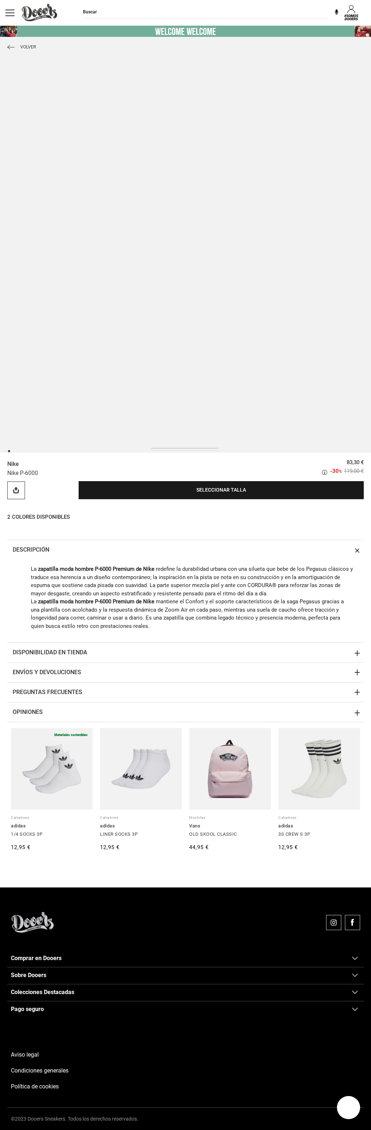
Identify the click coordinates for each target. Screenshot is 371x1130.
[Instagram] (333, 922)
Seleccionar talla (221, 490)
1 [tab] (9, 450)
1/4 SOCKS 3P (26, 834)
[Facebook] (352, 922)
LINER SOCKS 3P (119, 834)
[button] (348, 1107)
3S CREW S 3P (294, 834)
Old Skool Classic (213, 834)
